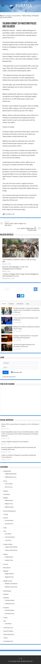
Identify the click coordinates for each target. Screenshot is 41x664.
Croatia (5, 514)
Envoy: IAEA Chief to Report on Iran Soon (15, 223)
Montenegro (7, 591)
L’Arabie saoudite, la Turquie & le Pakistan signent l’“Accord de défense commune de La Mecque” (26, 310)
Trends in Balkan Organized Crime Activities (14, 441)
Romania (6, 607)
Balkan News (9, 500)
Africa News (9, 484)
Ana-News (6, 494)
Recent (4, 304)
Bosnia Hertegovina (9, 511)
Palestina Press (9, 603)
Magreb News (9, 573)
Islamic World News (11, 547)
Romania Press (9, 613)
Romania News (9, 610)
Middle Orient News (11, 583)
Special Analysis (8, 631)
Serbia (5, 617)
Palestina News (9, 600)
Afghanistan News (10, 474)
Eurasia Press (9, 524)
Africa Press (8, 487)
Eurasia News (16, 16)
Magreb (5, 571)
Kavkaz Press (9, 560)
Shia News (8, 623)
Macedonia (6, 567)
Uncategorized (8, 641)
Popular (11, 304)
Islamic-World (7, 544)
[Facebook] (18, 296)
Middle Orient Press (11, 587)
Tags (27, 304)
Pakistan (6, 594)
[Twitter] (22, 296)
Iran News (8, 534)
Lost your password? (9, 377)
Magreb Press (9, 577)
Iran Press (8, 540)
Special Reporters (8, 634)
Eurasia (9, 16)
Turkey (5, 638)
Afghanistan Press (10, 477)
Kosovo (5, 564)
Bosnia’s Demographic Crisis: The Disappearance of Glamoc (15, 268)
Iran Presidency (10, 537)
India (5, 528)
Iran (4, 531)
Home (4, 16)
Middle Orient (7, 581)
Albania (5, 491)
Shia (4, 621)
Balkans (5, 498)
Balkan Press (9, 504)
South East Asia (8, 627)
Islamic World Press (11, 550)
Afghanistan (7, 471)
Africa (5, 481)
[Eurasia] (20, 5)
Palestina (6, 598)
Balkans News (9, 507)
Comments (20, 304)
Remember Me (17, 372)
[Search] (35, 289)
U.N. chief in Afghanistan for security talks (26, 228)
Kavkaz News (9, 557)
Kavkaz (5, 554)
